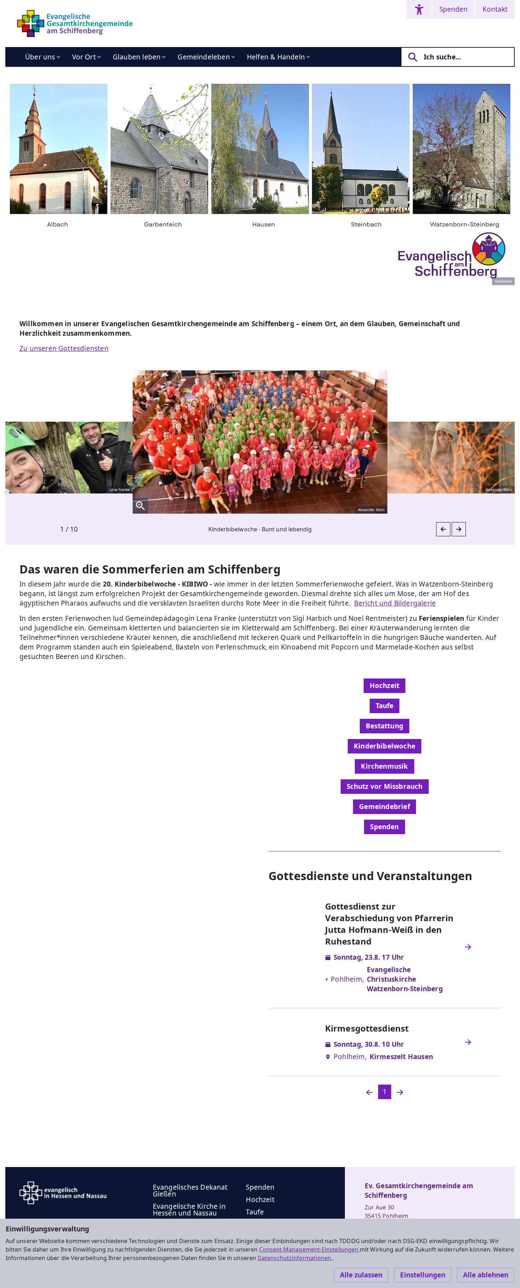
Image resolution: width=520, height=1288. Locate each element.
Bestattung (384, 725)
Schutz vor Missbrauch (385, 786)
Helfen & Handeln (276, 57)
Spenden (453, 9)
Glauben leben (137, 57)
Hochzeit (385, 685)
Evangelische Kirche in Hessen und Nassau (189, 1210)
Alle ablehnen (485, 1275)
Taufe (385, 705)
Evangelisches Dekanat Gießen (190, 1191)
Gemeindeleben (204, 57)
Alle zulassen (361, 1275)
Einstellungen (422, 1275)
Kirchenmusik (384, 766)
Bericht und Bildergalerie (395, 603)
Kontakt (495, 9)
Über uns (40, 57)
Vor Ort (84, 57)
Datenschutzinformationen (295, 1258)
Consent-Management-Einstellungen (309, 1249)
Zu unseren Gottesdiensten (64, 348)
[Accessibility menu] (419, 9)
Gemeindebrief (384, 806)
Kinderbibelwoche (384, 746)
